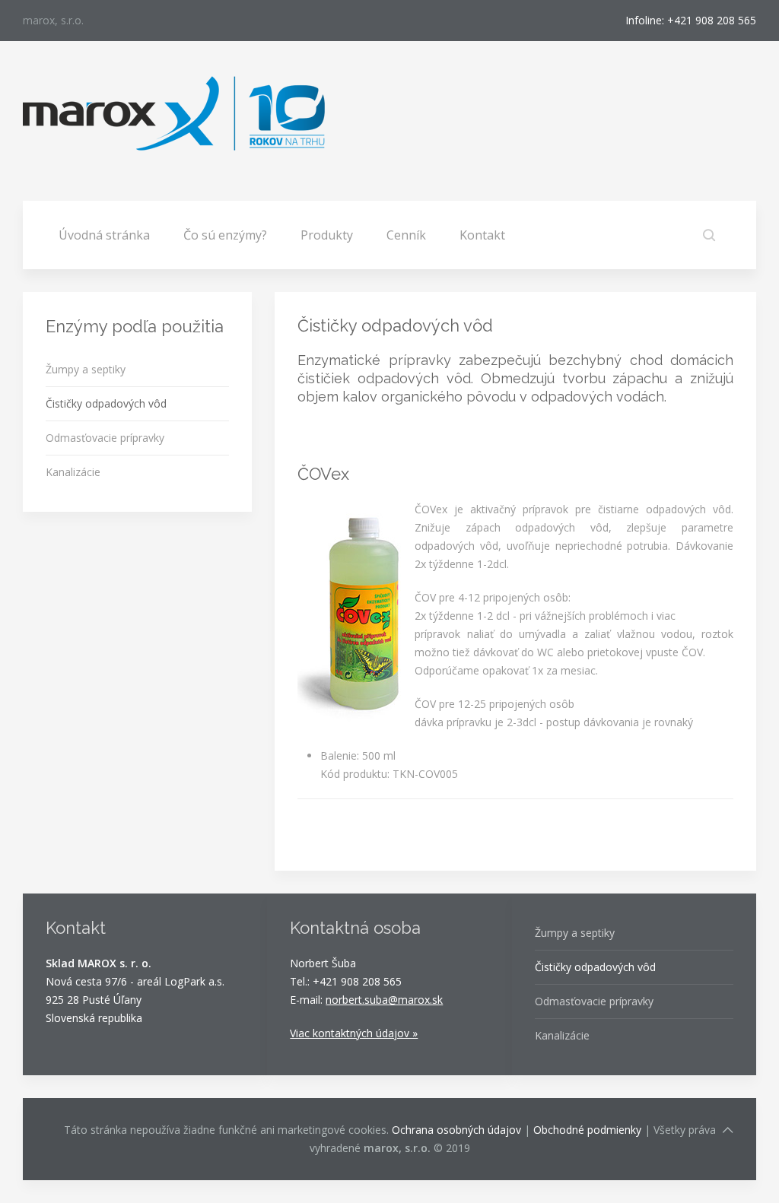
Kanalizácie (73, 472)
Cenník (406, 235)
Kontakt (482, 235)
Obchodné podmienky (587, 1129)
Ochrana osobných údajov (456, 1129)
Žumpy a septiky (86, 369)
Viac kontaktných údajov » (354, 1033)
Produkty (326, 235)
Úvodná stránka (104, 235)
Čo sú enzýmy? (225, 235)
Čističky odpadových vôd (106, 403)
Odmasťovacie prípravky (105, 437)
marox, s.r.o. (53, 20)
